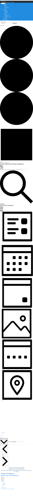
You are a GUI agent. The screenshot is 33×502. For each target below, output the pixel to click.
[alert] (16, 144)
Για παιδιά (6, 10)
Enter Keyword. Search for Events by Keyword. (7, 169)
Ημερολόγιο (5, 4)
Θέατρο (6, 13)
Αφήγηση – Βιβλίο (7, 14)
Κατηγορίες (5, 9)
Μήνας (6, 6)
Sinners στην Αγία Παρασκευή (10, 475)
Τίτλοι (5, 8)
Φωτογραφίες (7, 7)
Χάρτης (6, 5)
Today (1, 437)
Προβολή (6, 11)
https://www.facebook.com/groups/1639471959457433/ (16, 469)
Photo (4, 482)
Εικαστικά (6, 15)
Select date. (10, 441)
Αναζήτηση (3, 21)
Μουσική (6, 12)
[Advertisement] (16, 496)
